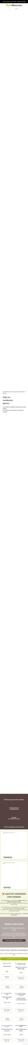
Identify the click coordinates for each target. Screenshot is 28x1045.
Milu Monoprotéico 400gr (7, 997)
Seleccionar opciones (21, 978)
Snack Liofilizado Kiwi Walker (21, 1030)
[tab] (14, 958)
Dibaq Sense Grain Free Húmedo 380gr (21, 968)
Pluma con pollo (7, 966)
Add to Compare (7, 987)
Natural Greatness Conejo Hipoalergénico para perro (21, 999)
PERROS (7, 857)
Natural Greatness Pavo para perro (7, 1030)
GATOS (6, 887)
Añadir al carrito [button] (7, 977)
